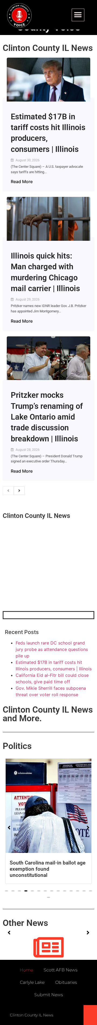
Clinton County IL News (48, 48)
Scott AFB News (61, 969)
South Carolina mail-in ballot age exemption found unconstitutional (47, 869)
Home (26, 969)
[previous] (8, 490)
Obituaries (66, 982)
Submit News (48, 994)
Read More (22, 181)
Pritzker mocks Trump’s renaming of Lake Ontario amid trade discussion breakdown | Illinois (47, 417)
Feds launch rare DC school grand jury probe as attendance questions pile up (52, 649)
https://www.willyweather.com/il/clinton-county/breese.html (43, 583)
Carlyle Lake (32, 982)
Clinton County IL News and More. (48, 714)
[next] (19, 490)
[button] (78, 15)
